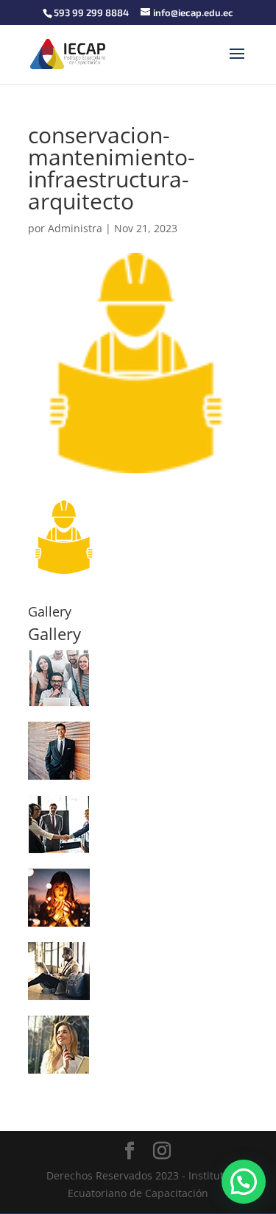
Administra (75, 228)
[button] (244, 1182)
